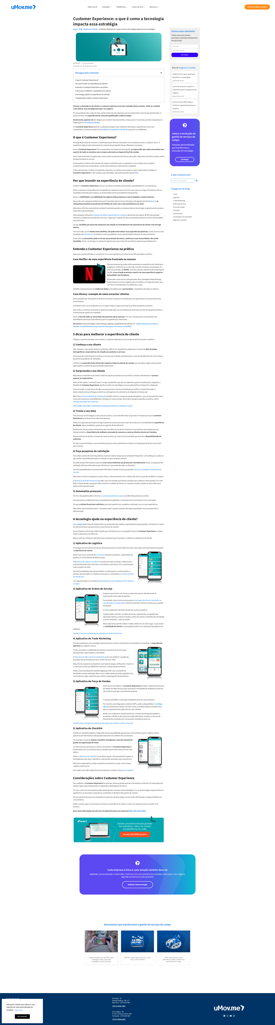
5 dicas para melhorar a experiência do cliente (93, 91)
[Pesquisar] (196, 181)
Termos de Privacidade (15, 1014)
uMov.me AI (92, 7)
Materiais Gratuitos (13, 1005)
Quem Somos (11, 1008)
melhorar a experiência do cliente (115, 129)
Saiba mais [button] (19, 1010)
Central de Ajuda (12, 998)
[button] (161, 73)
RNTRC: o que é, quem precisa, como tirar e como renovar (137, 958)
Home (75, 29)
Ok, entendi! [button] (22, 1016)
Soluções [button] (106, 7)
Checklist (176, 210)
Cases (175, 194)
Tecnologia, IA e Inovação (182, 217)
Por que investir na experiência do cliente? (91, 83)
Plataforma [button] (120, 7)
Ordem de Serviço (179, 204)
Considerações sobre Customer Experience (91, 98)
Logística (176, 197)
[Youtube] (231, 1016)
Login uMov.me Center (15, 1002)
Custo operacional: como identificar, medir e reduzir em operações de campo (174, 959)
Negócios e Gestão (90, 29)
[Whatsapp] (227, 1016)
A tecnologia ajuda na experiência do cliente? (92, 94)
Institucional (178, 213)
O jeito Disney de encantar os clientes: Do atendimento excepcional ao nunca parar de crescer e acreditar (115, 325)
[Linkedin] (224, 1016)
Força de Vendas (179, 207)
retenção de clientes (92, 122)
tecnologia (78, 524)
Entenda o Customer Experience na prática (91, 87)
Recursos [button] (153, 7)
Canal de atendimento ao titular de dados (22, 1011)
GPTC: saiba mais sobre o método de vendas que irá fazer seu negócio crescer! (103, 406)
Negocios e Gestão (180, 220)
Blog (80, 29)
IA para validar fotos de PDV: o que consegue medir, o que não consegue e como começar (101, 959)
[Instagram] (234, 1016)
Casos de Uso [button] (137, 7)
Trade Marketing (179, 200)
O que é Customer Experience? (87, 80)
